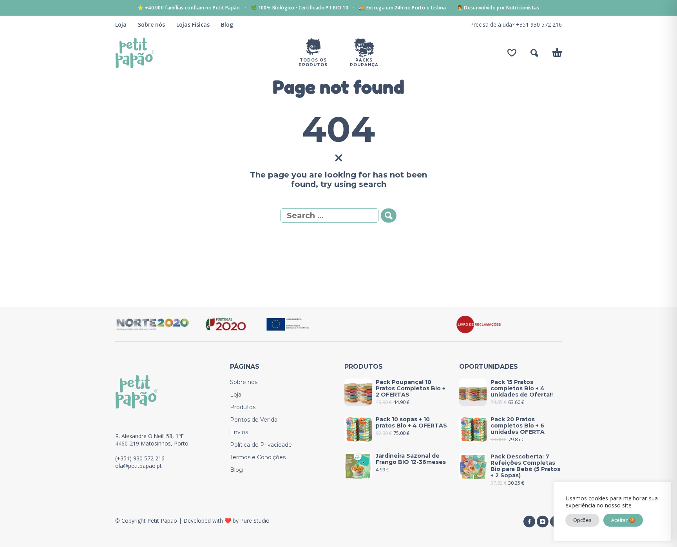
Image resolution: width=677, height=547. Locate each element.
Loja (121, 24)
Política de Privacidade (261, 444)
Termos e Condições (258, 457)
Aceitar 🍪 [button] (623, 519)
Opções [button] (582, 519)
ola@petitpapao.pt (138, 465)
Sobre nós (151, 24)
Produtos (242, 407)
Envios (239, 432)
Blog (227, 24)
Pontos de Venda (253, 419)
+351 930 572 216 (539, 24)
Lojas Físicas (193, 24)
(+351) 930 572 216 (140, 458)
